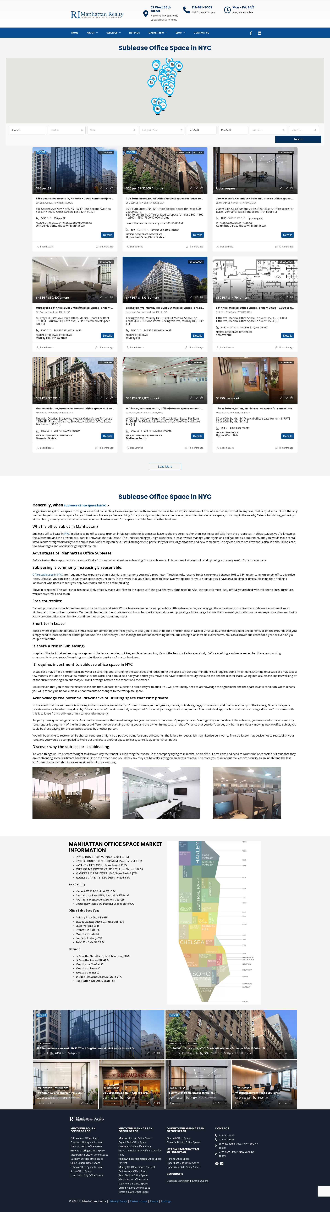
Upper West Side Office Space (183, 1167)
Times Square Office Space (134, 1191)
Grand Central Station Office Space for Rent (140, 1152)
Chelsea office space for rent (86, 1142)
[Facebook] (217, 1164)
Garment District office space (86, 1158)
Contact (222, 1128)
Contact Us (201, 32)
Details (107, 235)
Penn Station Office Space (133, 1175)
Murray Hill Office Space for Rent (137, 1167)
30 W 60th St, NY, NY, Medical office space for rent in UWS (255, 408)
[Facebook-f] (250, 33)
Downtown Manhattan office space (185, 1129)
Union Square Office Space (85, 1163)
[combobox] (67, 130)
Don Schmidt (136, 246)
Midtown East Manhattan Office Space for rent (140, 1161)
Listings (134, 32)
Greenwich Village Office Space (87, 1150)
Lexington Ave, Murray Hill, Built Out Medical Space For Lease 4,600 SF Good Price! (179, 308)
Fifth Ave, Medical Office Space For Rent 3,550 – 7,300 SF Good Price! (260, 308)
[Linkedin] (259, 33)
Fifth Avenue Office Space (84, 1138)
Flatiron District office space (86, 1146)
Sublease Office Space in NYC (85, 505)
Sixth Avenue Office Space (133, 1183)
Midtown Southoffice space (83, 1129)
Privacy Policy (118, 1201)
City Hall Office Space (178, 1138)
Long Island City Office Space (86, 1175)
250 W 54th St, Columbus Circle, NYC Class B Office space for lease (259, 198)
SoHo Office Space (80, 1171)
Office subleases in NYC (47, 574)
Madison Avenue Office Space (135, 1138)
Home (74, 32)
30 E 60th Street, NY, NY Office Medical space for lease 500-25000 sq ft (172, 198)
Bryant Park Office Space (132, 1142)
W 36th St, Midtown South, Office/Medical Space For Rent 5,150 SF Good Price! (176, 408)
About (91, 32)
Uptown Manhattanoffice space (183, 1150)
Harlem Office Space (178, 1158)
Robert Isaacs (46, 246)
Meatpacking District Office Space (89, 1154)
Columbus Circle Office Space (135, 1146)
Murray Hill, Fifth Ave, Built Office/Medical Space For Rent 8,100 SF (78, 308)
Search (298, 139)
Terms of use (138, 1201)
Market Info (156, 32)
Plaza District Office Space (133, 1179)
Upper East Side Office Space (183, 1163)
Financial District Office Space (183, 1142)
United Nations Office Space (134, 1187)
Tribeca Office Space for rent (86, 1167)
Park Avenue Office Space (133, 1171)
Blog (179, 32)
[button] (172, 65)
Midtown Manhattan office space (135, 1129)
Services (112, 32)
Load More (165, 466)
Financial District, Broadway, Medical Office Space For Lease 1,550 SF (80, 408)
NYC (67, 534)
